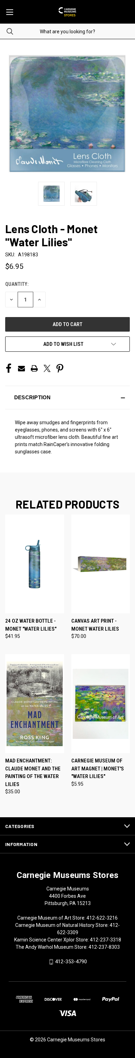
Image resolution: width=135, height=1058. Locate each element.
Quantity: (16, 284)
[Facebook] (8, 368)
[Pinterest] (59, 368)
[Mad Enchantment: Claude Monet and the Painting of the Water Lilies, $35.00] (35, 704)
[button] (67, 397)
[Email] (21, 368)
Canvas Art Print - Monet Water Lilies (95, 625)
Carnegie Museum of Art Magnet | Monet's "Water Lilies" (97, 768)
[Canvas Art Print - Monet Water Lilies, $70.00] (101, 564)
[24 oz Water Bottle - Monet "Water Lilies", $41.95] (35, 564)
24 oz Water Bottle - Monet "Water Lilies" (30, 625)
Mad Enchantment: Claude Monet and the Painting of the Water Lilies (33, 772)
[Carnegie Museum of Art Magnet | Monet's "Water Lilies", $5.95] (101, 704)
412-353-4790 (71, 961)
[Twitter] (47, 368)
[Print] (34, 368)
